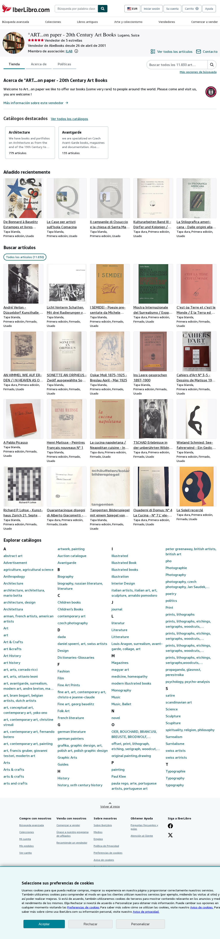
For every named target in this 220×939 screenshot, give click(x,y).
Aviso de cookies (104, 859)
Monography (121, 690)
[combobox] (76, 8)
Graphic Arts (67, 757)
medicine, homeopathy (129, 676)
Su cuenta (172, 8)
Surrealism (174, 737)
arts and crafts (15, 783)
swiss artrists (176, 757)
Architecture (13, 583)
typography (175, 785)
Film (61, 678)
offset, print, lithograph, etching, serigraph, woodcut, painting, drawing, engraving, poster (135, 746)
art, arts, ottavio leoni (20, 676)
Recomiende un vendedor (72, 842)
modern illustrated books (131, 683)
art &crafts (12, 649)
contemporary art (72, 616)
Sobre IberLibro (103, 825)
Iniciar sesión (152, 8)
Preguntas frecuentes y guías (144, 827)
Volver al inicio (110, 806)
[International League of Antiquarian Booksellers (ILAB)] (211, 97)
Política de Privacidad (106, 845)
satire (170, 695)
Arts (6, 762)
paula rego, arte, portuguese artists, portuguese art (134, 786)
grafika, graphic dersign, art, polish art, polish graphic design (83, 748)
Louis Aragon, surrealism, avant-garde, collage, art (137, 646)
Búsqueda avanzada (15, 21)
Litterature (120, 637)
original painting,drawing (131, 755)
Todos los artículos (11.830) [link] (25, 257)
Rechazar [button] (90, 924)
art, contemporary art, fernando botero (28, 734)
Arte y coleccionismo (128, 21)
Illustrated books (125, 569)
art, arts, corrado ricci (20, 669)
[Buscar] (102, 8)
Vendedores (167, 21)
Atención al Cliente (142, 835)
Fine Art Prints (69, 685)
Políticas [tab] (64, 64)
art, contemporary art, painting (28, 743)
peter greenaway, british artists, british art (191, 551)
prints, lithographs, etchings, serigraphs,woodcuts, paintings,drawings (188, 660)
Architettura (13, 609)
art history (11, 662)
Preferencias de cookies (83, 907)
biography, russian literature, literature (80, 586)
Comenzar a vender (204, 21)
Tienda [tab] (14, 64)
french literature (71, 718)
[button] (76, 51)
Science (172, 709)
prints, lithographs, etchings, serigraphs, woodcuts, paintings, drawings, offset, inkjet (188, 648)
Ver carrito (25, 852)
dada (62, 637)
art (5, 635)
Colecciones (53, 21)
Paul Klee (119, 776)
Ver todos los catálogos (69, 119)
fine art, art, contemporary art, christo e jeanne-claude (82, 694)
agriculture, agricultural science (28, 569)
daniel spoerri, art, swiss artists (82, 643)
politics (171, 600)
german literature (72, 731)
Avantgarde (67, 562)
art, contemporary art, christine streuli (28, 722)
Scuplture (173, 723)
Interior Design (123, 583)
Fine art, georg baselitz (76, 704)
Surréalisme (175, 743)
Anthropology (14, 576)
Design (63, 650)
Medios (98, 832)
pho (168, 561)
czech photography (73, 623)
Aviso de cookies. (201, 907)
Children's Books (70, 609)
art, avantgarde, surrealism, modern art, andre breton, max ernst (27, 686)
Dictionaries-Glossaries (76, 657)
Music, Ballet (121, 704)
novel (116, 718)
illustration (120, 576)
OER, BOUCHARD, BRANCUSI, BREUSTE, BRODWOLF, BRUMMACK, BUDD (134, 734)
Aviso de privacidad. (146, 911)
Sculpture (173, 716)
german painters (71, 738)
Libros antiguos (87, 21)
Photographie (176, 568)
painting (118, 769)
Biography (65, 576)
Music (116, 697)
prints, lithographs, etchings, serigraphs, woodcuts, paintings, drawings (188, 624)
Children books (69, 602)
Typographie (175, 771)
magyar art (120, 669)
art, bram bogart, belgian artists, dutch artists (23, 698)
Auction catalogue (72, 556)
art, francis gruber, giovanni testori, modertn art (25, 753)
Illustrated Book (124, 562)
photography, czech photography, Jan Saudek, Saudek (186, 584)
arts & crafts (13, 776)
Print (169, 607)
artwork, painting (71, 549)
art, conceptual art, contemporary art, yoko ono (25, 710)
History (63, 778)
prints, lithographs (180, 614)
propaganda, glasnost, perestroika (183, 672)
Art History (12, 656)
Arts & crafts (13, 769)
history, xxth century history (80, 785)
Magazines (120, 662)
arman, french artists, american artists (28, 618)
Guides (63, 764)
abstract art (13, 556)
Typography (175, 778)
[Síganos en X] (170, 835)
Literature (119, 630)
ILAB (69, 51)
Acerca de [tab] (39, 64)
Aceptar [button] (44, 924)
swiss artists (176, 750)
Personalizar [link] (140, 924)
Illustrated (120, 556)
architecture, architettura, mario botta (24, 592)
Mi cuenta (25, 839)
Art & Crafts (13, 642)
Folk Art (64, 711)
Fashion (64, 671)
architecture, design (19, 602)
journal (117, 609)
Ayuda (209, 8)
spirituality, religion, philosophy (190, 730)
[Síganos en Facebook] (170, 826)
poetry (171, 593)
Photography (176, 574)
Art (5, 628)
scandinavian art (179, 702)
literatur (118, 623)
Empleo (98, 839)
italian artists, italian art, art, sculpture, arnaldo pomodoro (134, 592)
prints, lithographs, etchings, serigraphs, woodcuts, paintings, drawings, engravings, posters (188, 636)
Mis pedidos (26, 845)
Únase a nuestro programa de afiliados (73, 833)
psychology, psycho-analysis (188, 681)
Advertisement (15, 562)
